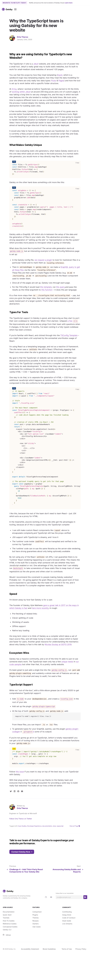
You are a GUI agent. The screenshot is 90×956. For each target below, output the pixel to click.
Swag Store (66, 915)
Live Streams (67, 924)
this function (46, 290)
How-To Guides (8, 921)
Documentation (8, 912)
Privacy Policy (80, 949)
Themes (35, 918)
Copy (77, 163)
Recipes (35, 921)
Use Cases (36, 927)
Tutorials (6, 918)
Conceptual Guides (10, 927)
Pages (61, 80)
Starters (35, 924)
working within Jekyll (21, 92)
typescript (60, 826)
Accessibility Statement (30, 949)
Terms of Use (67, 949)
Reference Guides (9, 924)
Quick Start (7, 915)
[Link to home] (7, 9)
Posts (53, 80)
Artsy (14, 89)
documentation (47, 826)
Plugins (35, 915)
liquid (60, 75)
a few (72, 321)
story (54, 826)
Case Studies (22, 826)
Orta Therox (22, 37)
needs (70, 661)
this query (60, 287)
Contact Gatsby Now (20, 852)
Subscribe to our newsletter (65, 893)
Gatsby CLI (7, 930)
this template (46, 287)
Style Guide (66, 921)
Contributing (67, 912)
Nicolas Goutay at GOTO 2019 (58, 644)
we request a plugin (43, 260)
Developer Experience (34, 826)
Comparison (37, 912)
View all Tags (73, 826)
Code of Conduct (68, 918)
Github (8, 935)
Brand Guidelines (49, 949)
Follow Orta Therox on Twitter (20, 819)
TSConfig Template (68, 335)
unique (64, 661)
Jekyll (35, 64)
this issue (20, 771)
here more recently (40, 608)
